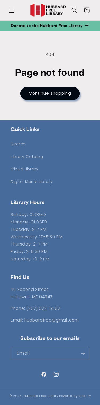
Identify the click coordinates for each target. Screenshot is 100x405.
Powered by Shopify (75, 396)
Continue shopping (50, 93)
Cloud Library (24, 169)
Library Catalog (27, 156)
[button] (11, 10)
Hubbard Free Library (41, 396)
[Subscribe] (83, 353)
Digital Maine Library (32, 181)
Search (18, 144)
